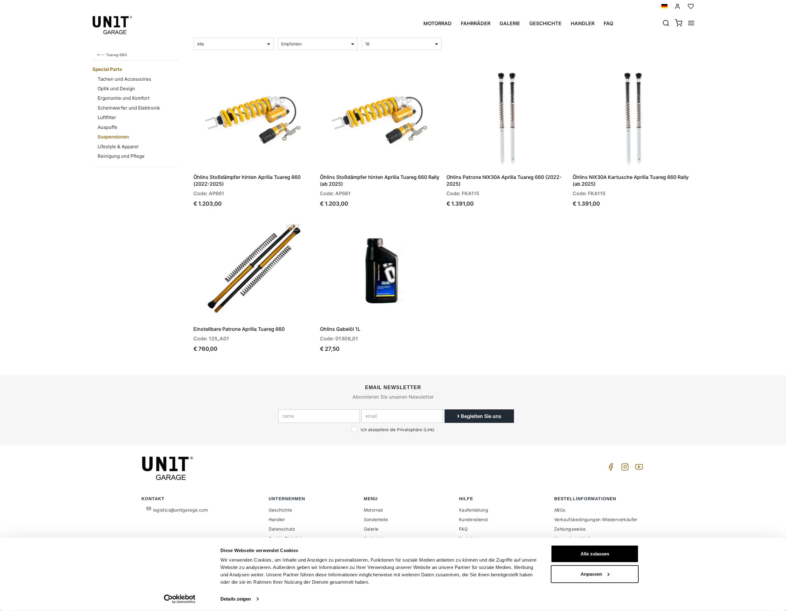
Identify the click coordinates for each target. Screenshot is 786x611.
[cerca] (666, 23)
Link (429, 429)
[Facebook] (610, 468)
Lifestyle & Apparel (118, 146)
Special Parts (107, 69)
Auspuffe (107, 127)
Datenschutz (282, 529)
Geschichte (545, 23)
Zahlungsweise (570, 529)
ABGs (560, 509)
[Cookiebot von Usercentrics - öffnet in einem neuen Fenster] (180, 599)
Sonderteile (376, 519)
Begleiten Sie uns (480, 416)
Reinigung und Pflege (121, 156)
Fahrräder (475, 23)
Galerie (510, 23)
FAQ (463, 529)
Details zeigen (235, 598)
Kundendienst (473, 519)
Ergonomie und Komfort (124, 98)
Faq (608, 23)
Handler (582, 23)
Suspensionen (113, 137)
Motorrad (437, 23)
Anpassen (591, 573)
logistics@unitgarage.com (180, 509)
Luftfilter (107, 117)
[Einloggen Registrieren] (678, 6)
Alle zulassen (595, 553)
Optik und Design (116, 88)
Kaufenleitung (473, 509)
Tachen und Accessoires (124, 79)
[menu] (691, 23)
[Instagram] (624, 468)
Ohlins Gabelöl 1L (340, 329)
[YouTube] (638, 468)
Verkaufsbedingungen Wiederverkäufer (595, 519)
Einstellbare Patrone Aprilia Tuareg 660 (239, 329)
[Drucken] (292, 77)
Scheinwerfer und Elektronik (129, 108)
